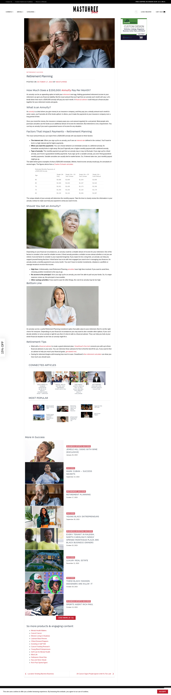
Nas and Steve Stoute (38, 660)
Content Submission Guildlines (24, 2)
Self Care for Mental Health (40, 652)
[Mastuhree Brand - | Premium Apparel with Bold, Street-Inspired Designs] (85, 9)
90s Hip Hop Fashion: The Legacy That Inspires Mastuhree (73, 408)
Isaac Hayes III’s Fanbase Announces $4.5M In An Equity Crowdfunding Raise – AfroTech (42, 389)
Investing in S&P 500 (38, 644)
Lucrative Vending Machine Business (40, 674)
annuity (31, 111)
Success (39, 72)
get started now (71, 351)
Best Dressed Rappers (97, 414)
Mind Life (34, 654)
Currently (9, 11)
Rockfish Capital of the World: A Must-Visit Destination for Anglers (50, 417)
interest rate (81, 140)
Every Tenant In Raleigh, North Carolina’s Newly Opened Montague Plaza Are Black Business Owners (82, 538)
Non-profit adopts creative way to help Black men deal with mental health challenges (78, 389)
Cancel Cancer (36, 633)
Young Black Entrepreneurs (82, 516)
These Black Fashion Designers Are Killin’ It (79, 582)
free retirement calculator (92, 354)
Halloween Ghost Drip (39, 657)
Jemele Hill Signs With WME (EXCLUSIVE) (81, 450)
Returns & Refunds (41, 2)
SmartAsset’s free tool (82, 346)
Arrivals (20, 11)
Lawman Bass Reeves (39, 638)
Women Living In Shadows (40, 636)
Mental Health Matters (38, 630)
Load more (66, 618)
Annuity (66, 90)
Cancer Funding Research (40, 646)
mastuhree (61, 82)
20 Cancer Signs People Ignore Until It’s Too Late (73, 418)
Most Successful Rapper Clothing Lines (50, 407)
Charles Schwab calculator (63, 164)
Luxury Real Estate (77, 560)
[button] (146, 11)
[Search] (136, 12)
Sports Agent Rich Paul (79, 604)
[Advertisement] (134, 72)
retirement (66, 94)
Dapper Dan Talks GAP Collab (98, 406)
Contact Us (9, 2)
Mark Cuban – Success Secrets (79, 472)
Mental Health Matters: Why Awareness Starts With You (60, 387)
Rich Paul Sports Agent (39, 662)
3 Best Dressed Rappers (39, 641)
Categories (30, 11)
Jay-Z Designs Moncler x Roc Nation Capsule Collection (96, 387)
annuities (71, 269)
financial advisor (81, 99)
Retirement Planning (78, 494)
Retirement (31, 72)
